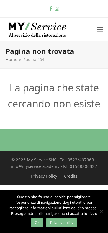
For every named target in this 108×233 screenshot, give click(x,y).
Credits (70, 176)
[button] (100, 29)
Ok (37, 222)
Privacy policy (61, 222)
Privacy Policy (44, 176)
